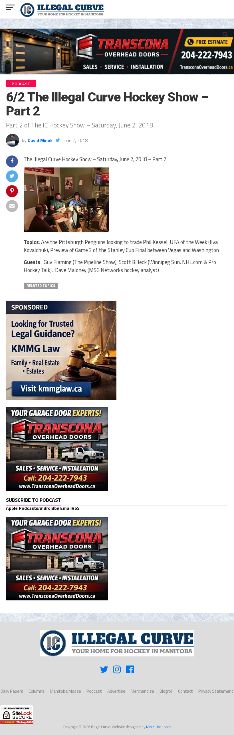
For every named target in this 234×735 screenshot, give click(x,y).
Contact (185, 691)
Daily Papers (12, 691)
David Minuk (40, 140)
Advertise (116, 691)
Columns (37, 691)
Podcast (94, 691)
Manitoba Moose (65, 691)
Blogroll (166, 691)
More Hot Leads (158, 727)
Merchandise (142, 691)
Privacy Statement (215, 691)
